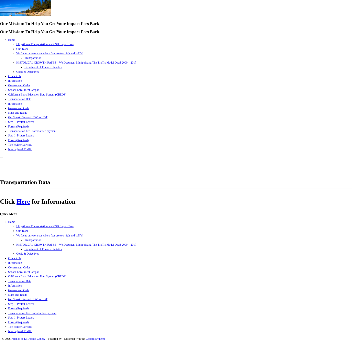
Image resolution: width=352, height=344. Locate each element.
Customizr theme (95, 338)
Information (15, 80)
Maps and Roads (17, 112)
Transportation (32, 57)
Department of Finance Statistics (43, 67)
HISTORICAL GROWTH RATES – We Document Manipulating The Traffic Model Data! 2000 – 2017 (76, 62)
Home (11, 39)
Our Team (22, 49)
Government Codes (19, 85)
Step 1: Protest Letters (21, 121)
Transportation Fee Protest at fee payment (32, 131)
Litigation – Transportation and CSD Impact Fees (45, 44)
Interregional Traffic (20, 149)
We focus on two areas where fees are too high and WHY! (49, 53)
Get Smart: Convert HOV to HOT (27, 117)
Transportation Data (19, 99)
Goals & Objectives (27, 71)
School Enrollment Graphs (23, 89)
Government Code (18, 108)
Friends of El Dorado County (28, 338)
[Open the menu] (1, 157)
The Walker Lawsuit (20, 144)
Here (23, 201)
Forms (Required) (18, 126)
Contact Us (14, 76)
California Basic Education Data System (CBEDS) (37, 94)
